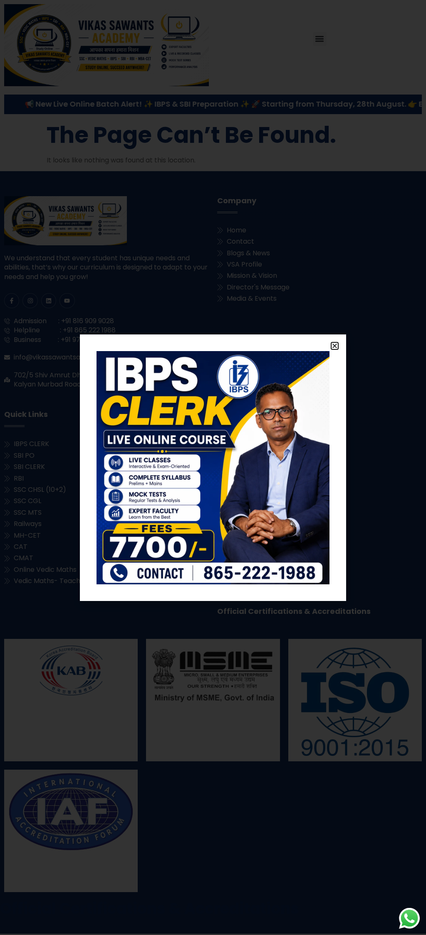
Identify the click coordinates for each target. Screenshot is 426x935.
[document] (213, 467)
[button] (335, 346)
